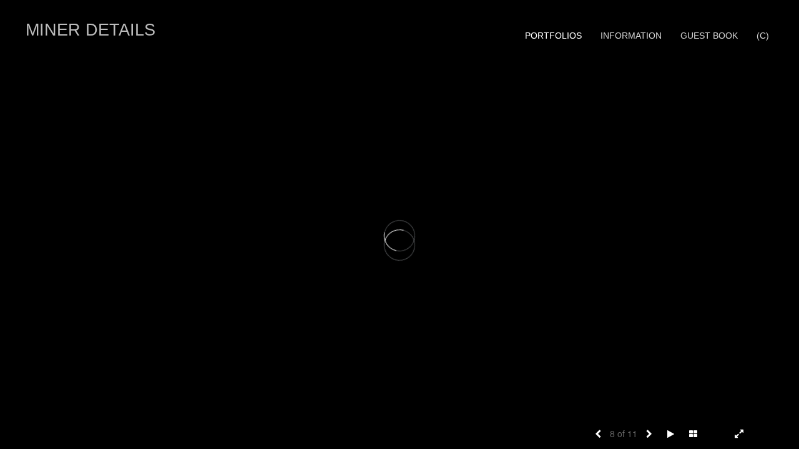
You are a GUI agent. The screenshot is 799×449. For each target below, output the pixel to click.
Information (631, 36)
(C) (763, 36)
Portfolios (553, 36)
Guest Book (709, 36)
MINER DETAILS (90, 30)
